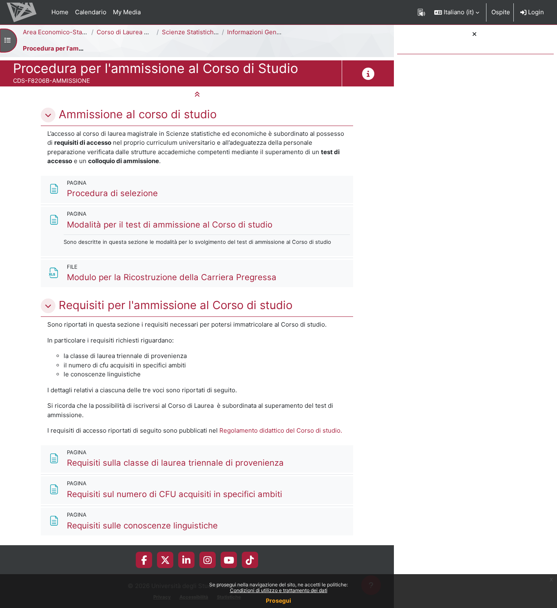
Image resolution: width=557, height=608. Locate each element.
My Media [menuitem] (127, 12)
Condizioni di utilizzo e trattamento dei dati (278, 590)
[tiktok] (250, 559)
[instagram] (207, 559)
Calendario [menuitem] (90, 12)
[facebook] (144, 559)
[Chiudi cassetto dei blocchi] (474, 34)
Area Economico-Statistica (61, 32)
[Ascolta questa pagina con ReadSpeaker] (421, 12)
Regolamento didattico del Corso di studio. (280, 430)
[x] (165, 559)
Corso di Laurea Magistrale (135, 32)
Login (535, 12)
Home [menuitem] (60, 12)
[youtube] (229, 559)
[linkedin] (186, 559)
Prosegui (278, 600)
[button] (456, 12)
